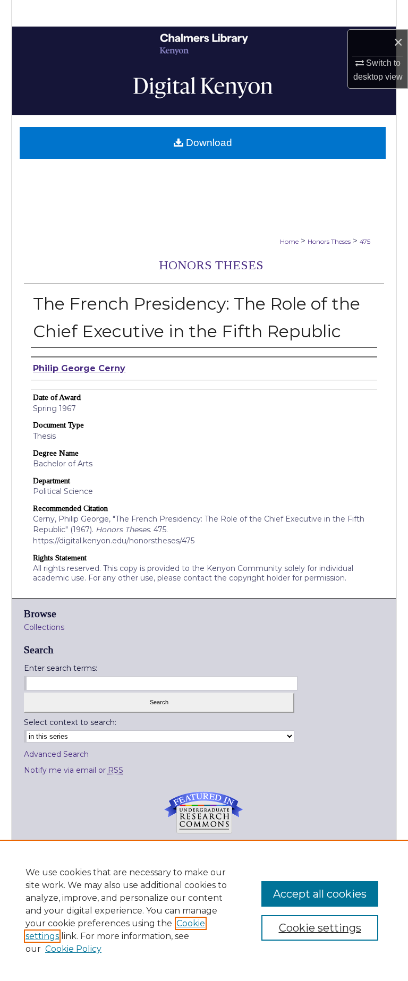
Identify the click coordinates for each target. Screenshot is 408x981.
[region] (204, 910)
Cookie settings (320, 928)
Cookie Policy (73, 949)
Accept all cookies (320, 894)
